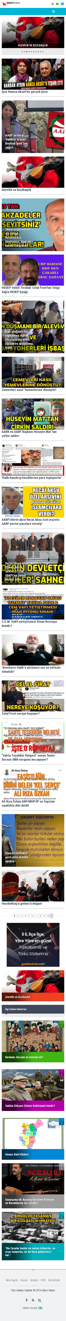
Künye (24, 1280)
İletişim (34, 1280)
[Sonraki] (51, 916)
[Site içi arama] (39, 1300)
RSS (43, 1280)
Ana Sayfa (12, 1280)
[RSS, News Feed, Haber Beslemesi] (33, 1300)
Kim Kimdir (54, 1280)
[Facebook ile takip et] (26, 1300)
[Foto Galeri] (62, 4)
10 (48, 915)
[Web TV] (57, 4)
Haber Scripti (30, 1308)
